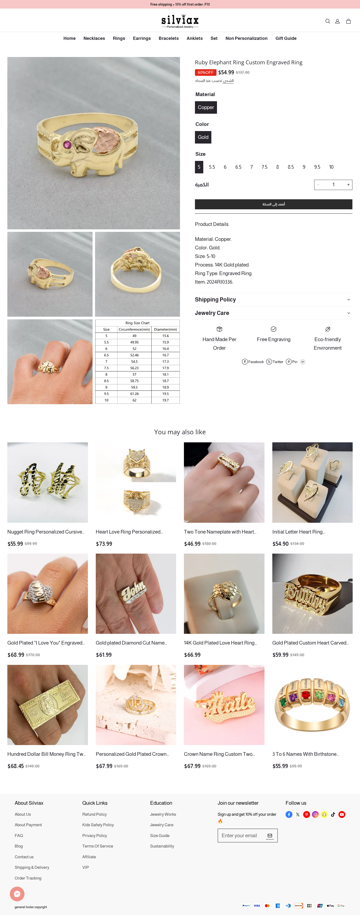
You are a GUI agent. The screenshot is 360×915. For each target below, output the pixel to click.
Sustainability (162, 846)
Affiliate (89, 857)
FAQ (19, 835)
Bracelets (169, 38)
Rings (119, 38)
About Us (23, 814)
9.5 (317, 166)
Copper (206, 107)
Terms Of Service (97, 846)
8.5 (291, 166)
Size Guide (159, 835)
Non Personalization (247, 38)
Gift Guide (286, 38)
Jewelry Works (163, 814)
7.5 (264, 166)
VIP (85, 867)
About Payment (28, 825)
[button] (328, 21)
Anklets (195, 38)
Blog (19, 846)
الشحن (228, 80)
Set (214, 38)
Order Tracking (28, 878)
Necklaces (94, 38)
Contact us (24, 857)
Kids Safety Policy (98, 825)
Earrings (142, 38)
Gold (203, 137)
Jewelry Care (161, 825)
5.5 (212, 166)
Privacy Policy (94, 835)
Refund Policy (94, 814)
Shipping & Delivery (32, 867)
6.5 (238, 166)
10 (331, 166)
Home (69, 38)
